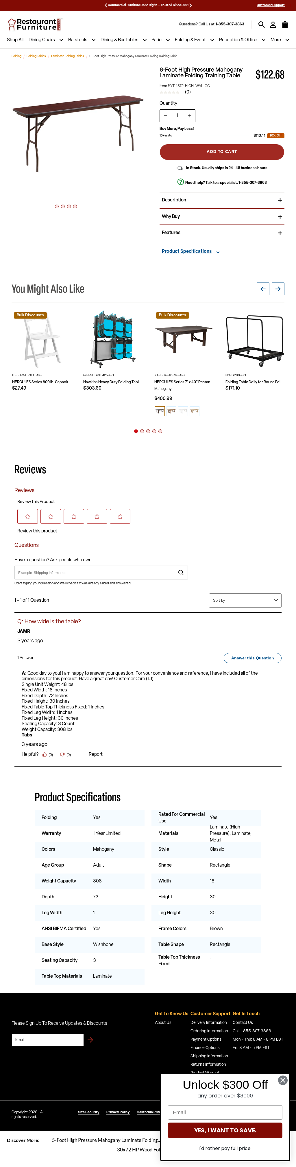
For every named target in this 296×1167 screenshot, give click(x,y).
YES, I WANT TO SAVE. (225, 1130)
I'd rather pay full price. (225, 1148)
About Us (163, 1023)
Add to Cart (222, 152)
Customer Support (271, 5)
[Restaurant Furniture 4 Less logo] (36, 24)
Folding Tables (36, 56)
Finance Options (205, 1048)
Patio (156, 40)
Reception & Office (238, 40)
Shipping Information (209, 1056)
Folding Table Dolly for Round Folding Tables (254, 382)
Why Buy (171, 216)
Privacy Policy (118, 1112)
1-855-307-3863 (230, 24)
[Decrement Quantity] (165, 115)
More (276, 40)
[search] (261, 24)
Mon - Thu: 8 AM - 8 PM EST (258, 1039)
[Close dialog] (283, 1080)
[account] (273, 24)
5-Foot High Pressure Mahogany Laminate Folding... (106, 1140)
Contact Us (243, 1023)
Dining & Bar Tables (119, 40)
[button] (78, 133)
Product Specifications (187, 251)
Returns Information (208, 1065)
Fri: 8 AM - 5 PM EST (251, 1048)
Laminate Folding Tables (67, 56)
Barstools (77, 40)
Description (174, 200)
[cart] (285, 27)
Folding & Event (190, 40)
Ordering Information (209, 1031)
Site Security (88, 1112)
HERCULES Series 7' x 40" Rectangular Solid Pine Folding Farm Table (183, 382)
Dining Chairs (42, 40)
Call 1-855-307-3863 (252, 1031)
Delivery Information (208, 1023)
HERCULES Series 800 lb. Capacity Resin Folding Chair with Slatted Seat (41, 382)
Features (171, 233)
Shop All (15, 40)
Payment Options (205, 1039)
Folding (16, 56)
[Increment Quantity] (189, 115)
